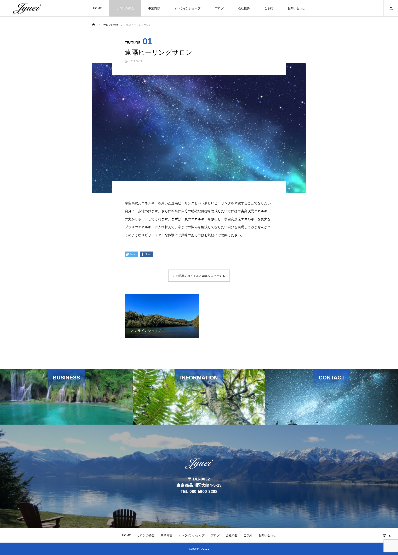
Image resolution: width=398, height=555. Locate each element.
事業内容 (154, 8)
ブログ (219, 8)
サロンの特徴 (125, 8)
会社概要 (244, 8)
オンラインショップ (187, 8)
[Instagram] (384, 536)
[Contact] (391, 536)
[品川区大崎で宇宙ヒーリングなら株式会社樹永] (27, 8)
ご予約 (268, 8)
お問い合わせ (296, 8)
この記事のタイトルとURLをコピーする (199, 275)
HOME (97, 8)
